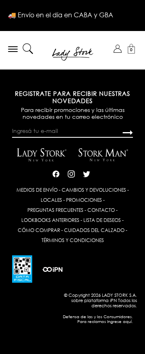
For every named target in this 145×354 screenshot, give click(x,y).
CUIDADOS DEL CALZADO (94, 230)
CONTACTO (101, 210)
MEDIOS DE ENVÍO (37, 190)
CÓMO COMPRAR (39, 230)
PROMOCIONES (84, 200)
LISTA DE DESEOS (102, 220)
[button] (118, 49)
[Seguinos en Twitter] (86, 173)
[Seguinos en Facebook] (56, 173)
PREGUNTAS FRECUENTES (55, 210)
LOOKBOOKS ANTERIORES (50, 220)
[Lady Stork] (73, 53)
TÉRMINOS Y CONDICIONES (72, 240)
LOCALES (51, 200)
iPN (113, 300)
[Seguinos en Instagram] (71, 173)
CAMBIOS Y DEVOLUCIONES (94, 190)
